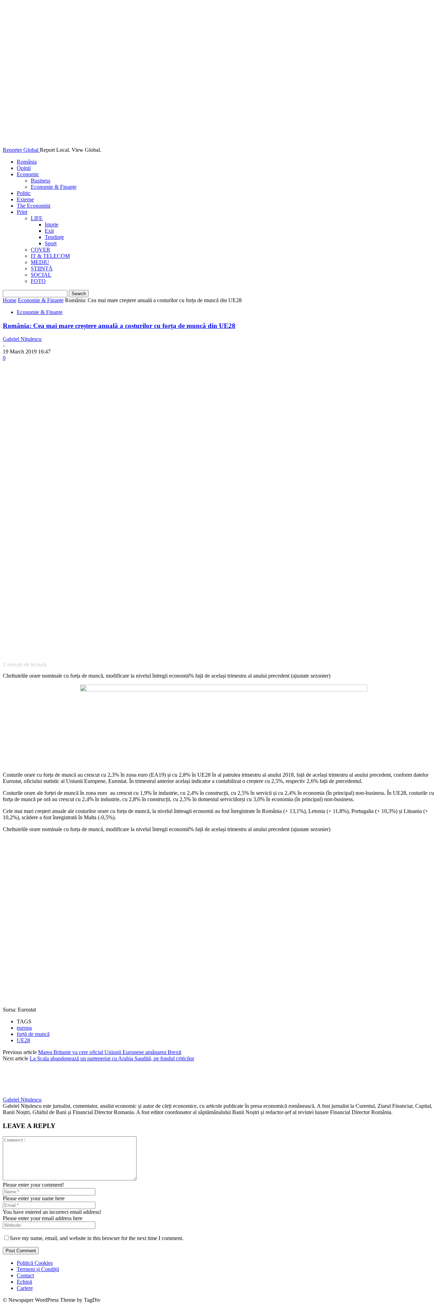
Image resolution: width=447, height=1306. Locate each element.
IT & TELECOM (50, 256)
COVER (40, 250)
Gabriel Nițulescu (22, 339)
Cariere (25, 1288)
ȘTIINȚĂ (42, 268)
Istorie (51, 224)
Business (40, 181)
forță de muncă (33, 1034)
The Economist (33, 206)
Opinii (24, 168)
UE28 (23, 1040)
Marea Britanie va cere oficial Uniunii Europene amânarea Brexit (109, 1052)
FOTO (38, 281)
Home (9, 300)
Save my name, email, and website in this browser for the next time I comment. (96, 1238)
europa (24, 1028)
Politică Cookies (35, 1263)
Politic (24, 193)
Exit (49, 231)
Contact (25, 1275)
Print (22, 212)
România (27, 162)
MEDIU (40, 262)
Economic (28, 174)
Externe (25, 199)
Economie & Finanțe (53, 187)
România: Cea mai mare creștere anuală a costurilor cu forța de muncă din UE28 (119, 325)
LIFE (37, 218)
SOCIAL (41, 275)
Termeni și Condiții (38, 1269)
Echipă (24, 1282)
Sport (51, 243)
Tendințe (54, 237)
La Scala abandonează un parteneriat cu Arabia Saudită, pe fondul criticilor (112, 1058)
